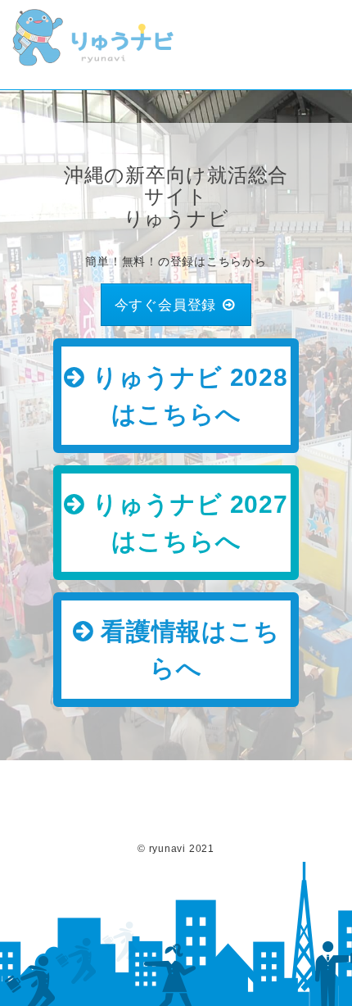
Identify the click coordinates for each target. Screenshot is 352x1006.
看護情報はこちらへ (186, 650)
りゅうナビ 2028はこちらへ (186, 396)
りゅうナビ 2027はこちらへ (186, 523)
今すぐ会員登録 (167, 304)
